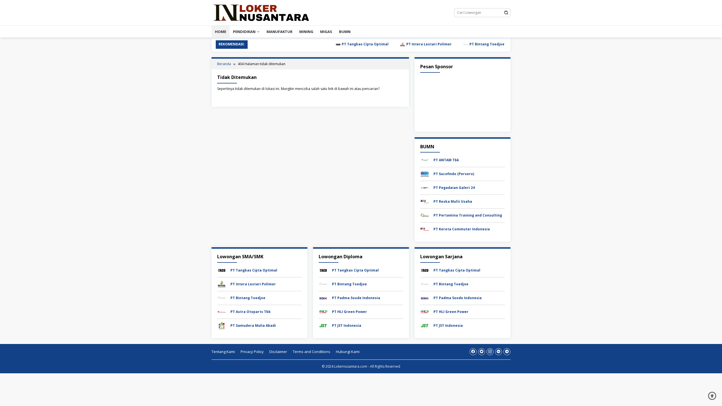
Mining (306, 31)
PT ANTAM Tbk (446, 160)
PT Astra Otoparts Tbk (250, 311)
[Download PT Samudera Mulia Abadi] (221, 325)
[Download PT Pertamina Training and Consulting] (424, 215)
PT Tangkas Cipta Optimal (353, 44)
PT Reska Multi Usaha (452, 201)
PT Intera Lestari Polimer (417, 44)
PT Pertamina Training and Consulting (467, 215)
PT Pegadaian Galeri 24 (454, 187)
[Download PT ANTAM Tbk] (424, 159)
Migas (326, 31)
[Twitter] (481, 351)
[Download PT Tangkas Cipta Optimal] (221, 270)
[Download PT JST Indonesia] (323, 325)
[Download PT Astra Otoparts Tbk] (221, 311)
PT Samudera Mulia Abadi (253, 325)
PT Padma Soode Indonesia (356, 297)
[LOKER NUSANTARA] (261, 12)
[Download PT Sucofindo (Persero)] (424, 173)
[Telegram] (506, 351)
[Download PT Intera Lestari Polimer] (221, 283)
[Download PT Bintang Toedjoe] (221, 297)
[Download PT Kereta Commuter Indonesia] (424, 228)
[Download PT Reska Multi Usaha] (424, 201)
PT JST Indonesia (346, 325)
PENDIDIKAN (244, 31)
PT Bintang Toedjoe (475, 44)
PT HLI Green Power (349, 311)
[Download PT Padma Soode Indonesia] (323, 297)
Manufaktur (279, 31)
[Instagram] (490, 351)
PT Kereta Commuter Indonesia (461, 229)
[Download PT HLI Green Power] (323, 311)
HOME (220, 31)
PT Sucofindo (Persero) (453, 173)
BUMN (345, 31)
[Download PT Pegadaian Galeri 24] (424, 187)
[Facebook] (473, 351)
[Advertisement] (462, 101)
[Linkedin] (498, 351)
